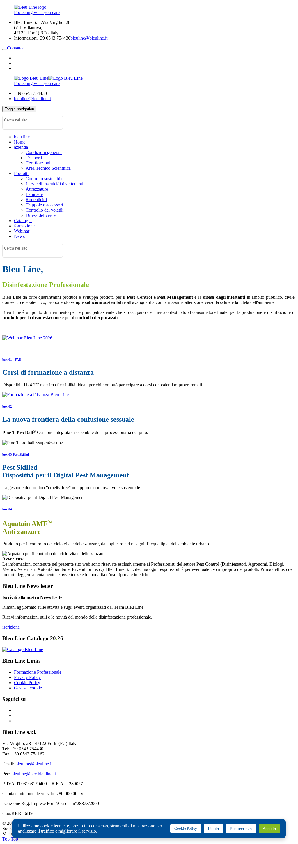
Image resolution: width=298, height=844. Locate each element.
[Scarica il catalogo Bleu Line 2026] (22, 649)
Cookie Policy (27, 682)
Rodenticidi (36, 199)
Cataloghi (23, 220)
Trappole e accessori (44, 204)
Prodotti (21, 173)
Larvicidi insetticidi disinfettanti (54, 183)
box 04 (7, 509)
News (19, 236)
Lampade (34, 194)
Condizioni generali (44, 152)
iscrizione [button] (11, 626)
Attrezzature (37, 189)
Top (6, 838)
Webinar (21, 231)
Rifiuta (213, 829)
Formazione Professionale (37, 672)
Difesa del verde (41, 215)
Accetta (269, 829)
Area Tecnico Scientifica (48, 168)
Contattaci (16, 47)
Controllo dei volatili (44, 210)
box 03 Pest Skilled (15, 454)
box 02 (7, 406)
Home (19, 141)
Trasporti (34, 157)
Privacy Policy (27, 677)
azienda (21, 147)
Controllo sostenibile (44, 178)
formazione (24, 225)
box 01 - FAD (11, 359)
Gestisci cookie (28, 687)
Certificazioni (38, 162)
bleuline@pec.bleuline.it (33, 773)
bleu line (22, 136)
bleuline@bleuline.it (88, 38)
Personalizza (241, 829)
